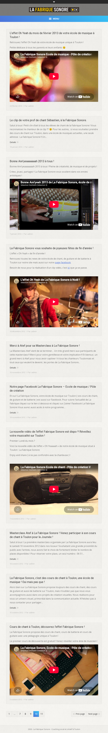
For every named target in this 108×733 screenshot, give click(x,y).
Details (13, 142)
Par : (29, 106)
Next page (93, 713)
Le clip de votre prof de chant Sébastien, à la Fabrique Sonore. (48, 120)
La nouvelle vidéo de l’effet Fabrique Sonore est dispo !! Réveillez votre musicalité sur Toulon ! (50, 433)
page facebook (63, 262)
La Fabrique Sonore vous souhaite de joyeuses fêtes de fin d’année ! (51, 248)
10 (36, 713)
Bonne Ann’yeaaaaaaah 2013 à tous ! (32, 161)
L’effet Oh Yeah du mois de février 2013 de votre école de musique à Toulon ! (52, 35)
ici (69, 267)
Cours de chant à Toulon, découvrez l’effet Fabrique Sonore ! (47, 626)
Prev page (80, 713)
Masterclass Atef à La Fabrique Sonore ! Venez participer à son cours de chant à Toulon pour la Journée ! (53, 535)
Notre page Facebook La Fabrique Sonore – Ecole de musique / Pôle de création (53, 388)
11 (41, 713)
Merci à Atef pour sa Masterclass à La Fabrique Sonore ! (45, 345)
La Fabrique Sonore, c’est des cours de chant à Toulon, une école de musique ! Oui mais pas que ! (52, 580)
